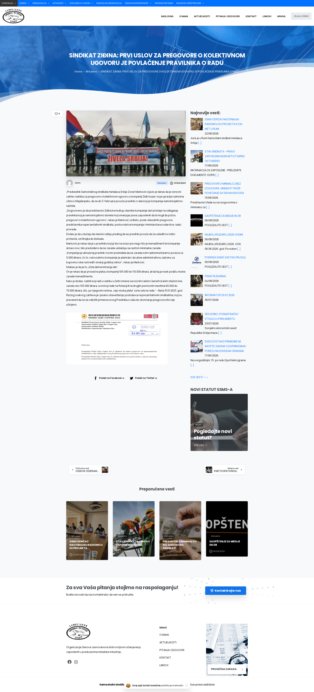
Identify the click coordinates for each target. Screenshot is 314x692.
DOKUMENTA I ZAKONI (80, 3)
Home (78, 71)
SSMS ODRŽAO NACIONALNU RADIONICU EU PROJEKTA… (86, 545)
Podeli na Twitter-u (146, 377)
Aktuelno (91, 71)
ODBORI (22, 3)
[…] (199, 143)
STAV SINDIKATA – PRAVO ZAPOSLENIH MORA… (133, 543)
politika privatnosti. (172, 685)
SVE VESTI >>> (199, 377)
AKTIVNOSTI (58, 3)
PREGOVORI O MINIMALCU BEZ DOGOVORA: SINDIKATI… (179, 545)
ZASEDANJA (7, 3)
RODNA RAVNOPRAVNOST (136, 3)
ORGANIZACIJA (39, 3)
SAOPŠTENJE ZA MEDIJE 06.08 (224, 543)
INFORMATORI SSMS (164, 3)
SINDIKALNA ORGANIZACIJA (109, 3)
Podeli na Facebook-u (111, 377)
